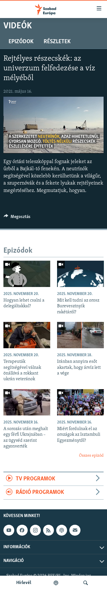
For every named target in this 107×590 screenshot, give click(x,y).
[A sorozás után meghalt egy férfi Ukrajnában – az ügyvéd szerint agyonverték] (26, 402)
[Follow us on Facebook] (22, 530)
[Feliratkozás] (74, 530)
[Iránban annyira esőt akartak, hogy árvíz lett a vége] (80, 335)
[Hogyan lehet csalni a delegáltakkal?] (26, 274)
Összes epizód (91, 456)
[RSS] (48, 530)
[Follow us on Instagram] (35, 530)
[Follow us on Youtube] (8, 530)
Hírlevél (23, 583)
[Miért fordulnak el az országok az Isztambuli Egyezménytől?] (80, 402)
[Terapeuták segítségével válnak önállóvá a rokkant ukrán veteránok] (26, 335)
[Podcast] (61, 530)
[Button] (17, 218)
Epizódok (21, 42)
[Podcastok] (55, 583)
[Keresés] (85, 583)
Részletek (57, 42)
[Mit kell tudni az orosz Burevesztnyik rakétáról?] (80, 274)
